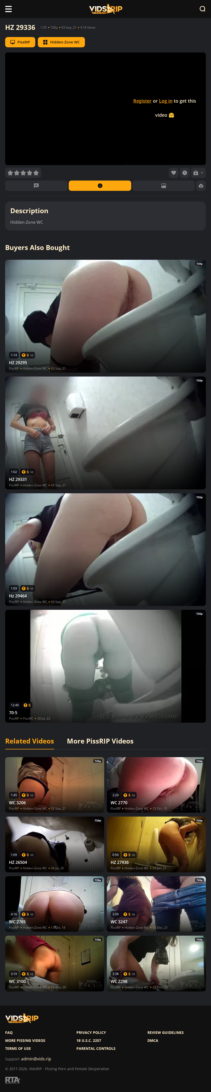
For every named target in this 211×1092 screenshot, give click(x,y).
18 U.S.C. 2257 (88, 1040)
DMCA (152, 1040)
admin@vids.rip (36, 1059)
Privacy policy (91, 1032)
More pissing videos (25, 1040)
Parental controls (96, 1048)
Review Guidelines (165, 1032)
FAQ (9, 1032)
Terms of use (18, 1048)
